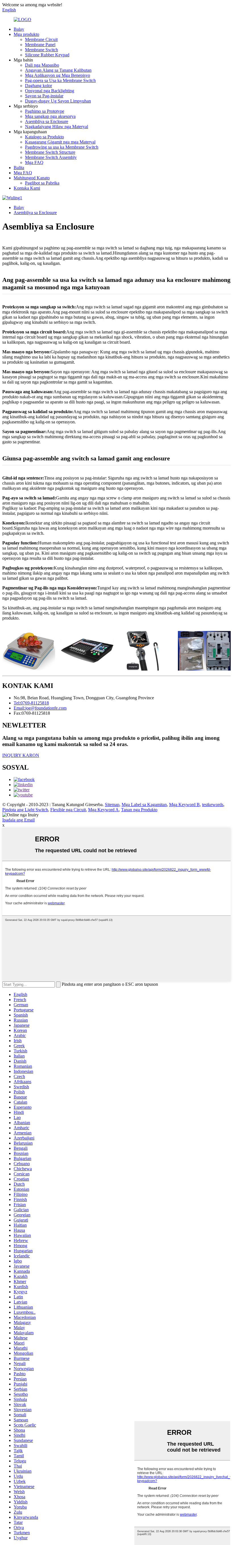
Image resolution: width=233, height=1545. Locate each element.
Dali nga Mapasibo (42, 65)
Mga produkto (26, 34)
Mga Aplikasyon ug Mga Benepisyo (57, 75)
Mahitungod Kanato (32, 177)
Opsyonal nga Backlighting (49, 90)
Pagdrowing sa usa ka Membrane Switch (61, 147)
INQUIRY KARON (20, 755)
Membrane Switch (41, 49)
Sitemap (112, 804)
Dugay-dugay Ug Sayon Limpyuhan (58, 101)
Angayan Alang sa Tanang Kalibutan (58, 70)
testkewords (212, 804)
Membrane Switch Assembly (51, 157)
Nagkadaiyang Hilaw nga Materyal (56, 126)
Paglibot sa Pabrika (42, 183)
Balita (19, 167)
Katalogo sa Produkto (44, 136)
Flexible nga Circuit (68, 809)
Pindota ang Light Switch (25, 809)
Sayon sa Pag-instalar (44, 95)
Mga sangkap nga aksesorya (50, 116)
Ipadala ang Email (18, 819)
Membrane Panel (40, 44)
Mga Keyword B (184, 804)
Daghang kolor (38, 85)
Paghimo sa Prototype (44, 111)
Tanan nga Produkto (139, 809)
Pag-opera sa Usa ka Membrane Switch (60, 80)
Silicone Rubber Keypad (47, 54)
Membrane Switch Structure (50, 152)
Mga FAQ (34, 162)
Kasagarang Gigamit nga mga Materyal (60, 142)
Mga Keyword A (103, 809)
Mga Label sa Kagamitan (144, 804)
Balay (19, 29)
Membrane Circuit (41, 39)
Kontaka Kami (27, 188)
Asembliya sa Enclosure (46, 121)
